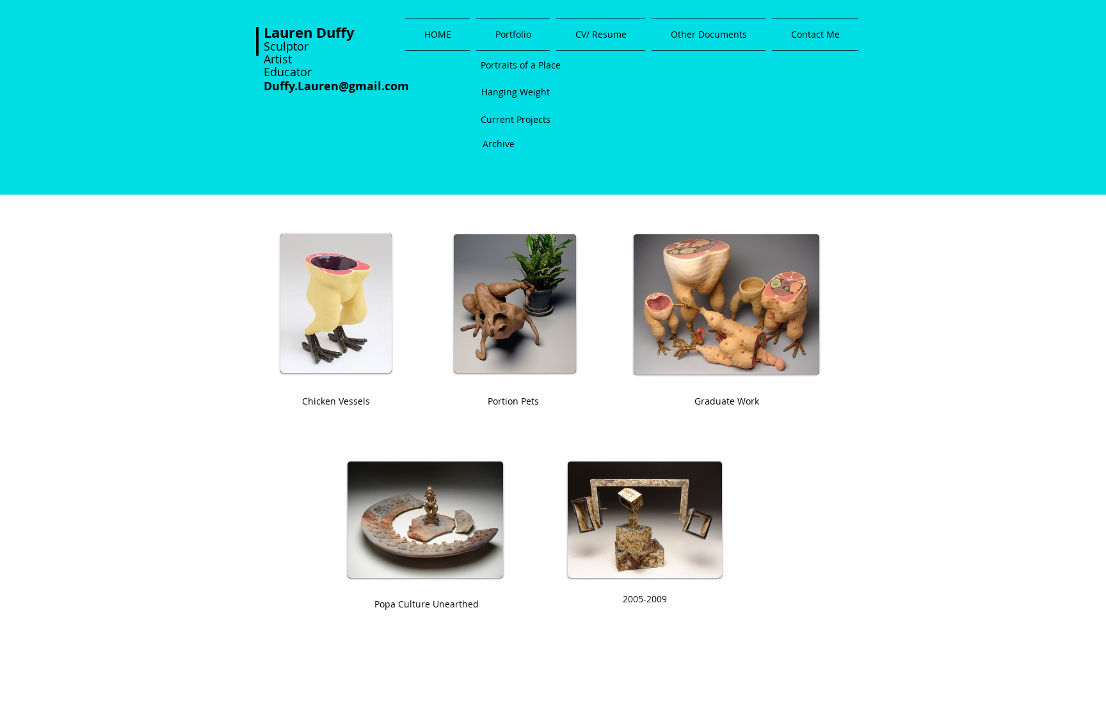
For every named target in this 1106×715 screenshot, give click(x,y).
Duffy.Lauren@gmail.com (336, 86)
